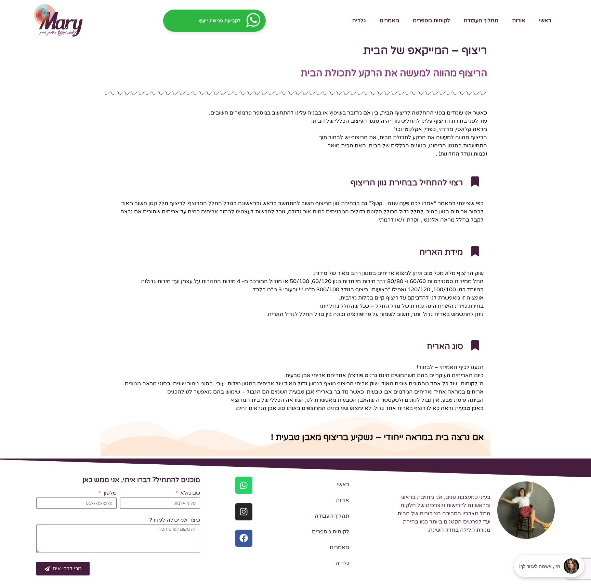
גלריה (359, 20)
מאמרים (389, 20)
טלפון (109, 493)
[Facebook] (243, 538)
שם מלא (189, 493)
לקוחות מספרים (431, 20)
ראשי (545, 20)
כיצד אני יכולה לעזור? (174, 520)
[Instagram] (243, 511)
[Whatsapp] (243, 485)
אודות (518, 20)
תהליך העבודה (481, 20)
